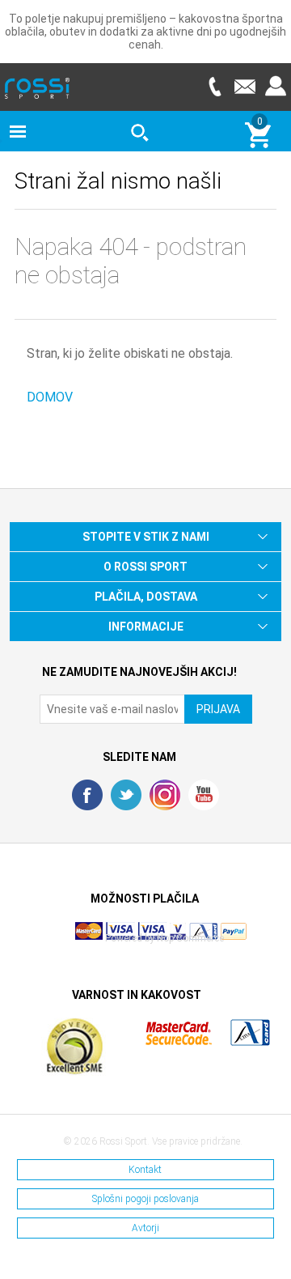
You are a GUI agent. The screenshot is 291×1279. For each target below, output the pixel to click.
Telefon (214, 86)
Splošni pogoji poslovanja (145, 1199)
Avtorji (145, 1228)
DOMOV (50, 397)
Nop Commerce (190, 938)
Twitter (126, 795)
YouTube (203, 795)
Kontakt (145, 1169)
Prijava (276, 86)
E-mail (245, 86)
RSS (165, 795)
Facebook (87, 795)
